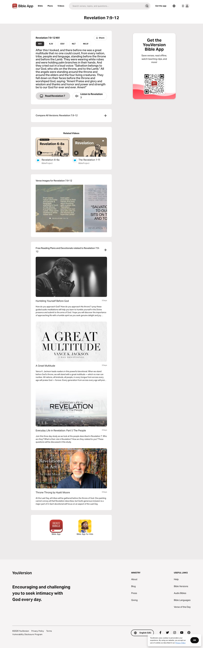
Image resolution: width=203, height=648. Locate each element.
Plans (50, 6)
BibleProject (47, 163)
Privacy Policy (37, 631)
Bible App (56, 534)
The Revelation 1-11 (92, 159)
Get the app (160, 6)
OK (194, 640)
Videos (61, 6)
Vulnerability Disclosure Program (27, 634)
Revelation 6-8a (54, 159)
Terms (49, 631)
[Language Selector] (174, 6)
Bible (40, 6)
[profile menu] (185, 6)
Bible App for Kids (85, 534)
